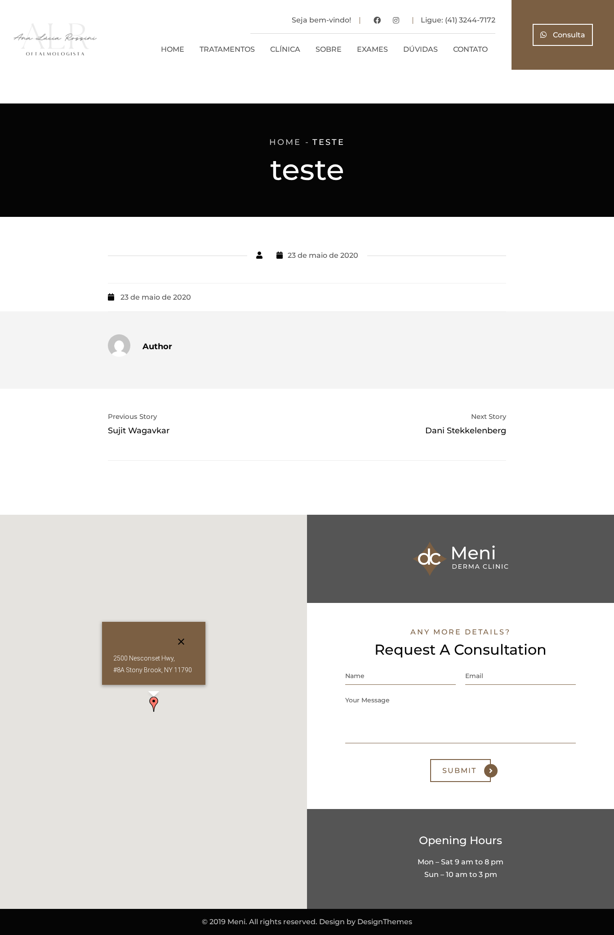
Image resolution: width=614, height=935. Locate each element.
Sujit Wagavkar (138, 431)
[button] (153, 704)
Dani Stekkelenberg (465, 431)
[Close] (181, 641)
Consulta (568, 35)
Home (285, 142)
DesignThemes (384, 921)
